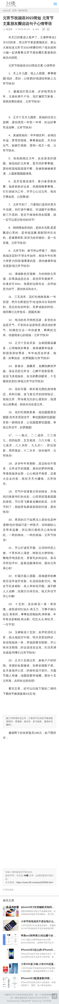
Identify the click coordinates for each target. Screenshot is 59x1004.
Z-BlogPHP (25, 1001)
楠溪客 (9, 29)
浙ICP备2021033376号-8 (36, 997)
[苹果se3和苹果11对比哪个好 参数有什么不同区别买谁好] (11, 939)
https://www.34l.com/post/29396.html (34, 882)
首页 (14, 10)
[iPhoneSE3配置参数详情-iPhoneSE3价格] (11, 982)
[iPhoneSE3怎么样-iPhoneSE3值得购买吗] (11, 953)
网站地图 (19, 997)
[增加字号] (43, 29)
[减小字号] (48, 29)
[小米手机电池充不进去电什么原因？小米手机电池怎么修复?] (11, 925)
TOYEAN (46, 1001)
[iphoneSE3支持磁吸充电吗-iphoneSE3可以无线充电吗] (11, 911)
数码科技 (23, 10)
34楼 (6, 994)
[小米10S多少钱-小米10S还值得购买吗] (11, 968)
